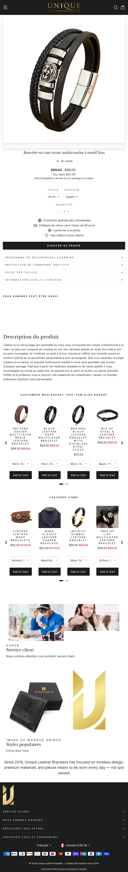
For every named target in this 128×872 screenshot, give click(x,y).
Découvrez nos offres (23, 828)
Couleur (71, 189)
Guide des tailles (21, 272)
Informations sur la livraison (33, 279)
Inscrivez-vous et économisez (30, 837)
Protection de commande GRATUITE (37, 264)
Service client (16, 811)
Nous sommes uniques (23, 820)
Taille (53, 189)
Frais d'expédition (44, 178)
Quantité (64, 204)
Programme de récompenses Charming (39, 257)
